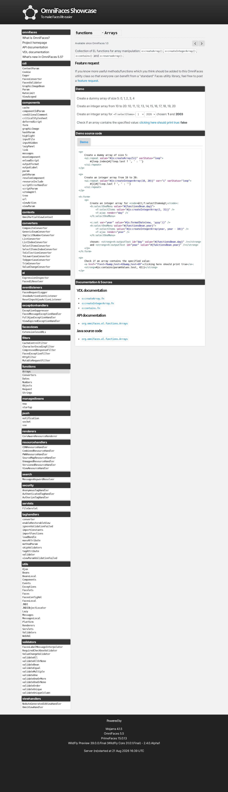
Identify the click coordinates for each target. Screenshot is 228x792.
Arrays (26, 371)
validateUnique (32, 689)
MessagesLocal (31, 618)
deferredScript (32, 121)
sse (24, 425)
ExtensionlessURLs (34, 332)
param (25, 170)
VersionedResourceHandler (39, 464)
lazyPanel (28, 146)
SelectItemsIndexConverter (39, 249)
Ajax (25, 569)
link (25, 149)
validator (28, 554)
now (24, 403)
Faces (25, 593)
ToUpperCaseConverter (36, 259)
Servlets (28, 629)
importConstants (32, 529)
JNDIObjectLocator (34, 607)
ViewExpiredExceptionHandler (41, 321)
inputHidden (30, 142)
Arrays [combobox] (111, 33)
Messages (28, 614)
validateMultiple (33, 671)
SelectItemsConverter (36, 245)
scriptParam (30, 188)
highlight (28, 135)
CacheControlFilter (34, 343)
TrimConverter (31, 263)
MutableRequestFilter (36, 360)
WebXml (26, 635)
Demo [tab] (84, 142)
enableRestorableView (36, 522)
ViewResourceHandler (35, 468)
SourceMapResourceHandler (39, 457)
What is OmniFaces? (36, 38)
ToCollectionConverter (36, 252)
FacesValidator (32, 82)
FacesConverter (32, 79)
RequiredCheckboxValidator (39, 650)
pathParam (28, 174)
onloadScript (30, 160)
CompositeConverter (34, 228)
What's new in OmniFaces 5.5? (42, 57)
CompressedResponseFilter (39, 349)
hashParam (28, 132)
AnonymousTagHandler (35, 490)
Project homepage (34, 42)
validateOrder (31, 685)
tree (25, 195)
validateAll (30, 657)
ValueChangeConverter (36, 266)
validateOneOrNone (34, 682)
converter (28, 519)
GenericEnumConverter (36, 231)
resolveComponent (33, 177)
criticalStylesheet (34, 118)
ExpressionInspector (35, 277)
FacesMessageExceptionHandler (41, 313)
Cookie (26, 72)
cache (25, 107)
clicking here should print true (159, 122)
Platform (28, 621)
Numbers (27, 382)
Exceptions (29, 586)
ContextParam (30, 68)
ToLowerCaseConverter (36, 256)
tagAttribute (30, 551)
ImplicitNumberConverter (38, 235)
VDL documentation (35, 52)
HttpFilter (29, 357)
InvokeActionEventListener (39, 295)
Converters (29, 375)
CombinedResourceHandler (38, 450)
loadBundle (29, 537)
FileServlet (30, 508)
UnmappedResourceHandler (38, 461)
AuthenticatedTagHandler (38, 493)
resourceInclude (32, 181)
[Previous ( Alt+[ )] (195, 43)
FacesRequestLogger (34, 292)
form (25, 125)
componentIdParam (33, 111)
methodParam (30, 543)
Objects (27, 385)
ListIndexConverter (34, 242)
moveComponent (31, 156)
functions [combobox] (84, 33)
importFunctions (32, 533)
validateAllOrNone (34, 661)
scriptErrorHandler (34, 185)
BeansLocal (29, 576)
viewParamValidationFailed (39, 558)
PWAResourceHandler (34, 454)
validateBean (30, 664)
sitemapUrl (29, 192)
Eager (25, 75)
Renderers (28, 625)
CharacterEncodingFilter (38, 346)
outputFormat (30, 164)
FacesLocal (29, 600)
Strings (27, 392)
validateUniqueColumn (36, 692)
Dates (25, 378)
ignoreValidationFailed (37, 526)
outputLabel (30, 167)
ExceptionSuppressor (35, 310)
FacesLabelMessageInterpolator (42, 646)
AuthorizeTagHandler (35, 497)
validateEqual (31, 668)
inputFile (28, 139)
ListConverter (31, 238)
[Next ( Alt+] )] (202, 43)
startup (27, 407)
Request (27, 389)
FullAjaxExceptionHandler (39, 317)
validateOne (30, 675)
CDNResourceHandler (34, 447)
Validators (29, 632)
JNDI (25, 604)
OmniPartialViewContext (37, 217)
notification (30, 418)
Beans (25, 572)
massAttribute (31, 540)
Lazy (25, 611)
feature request (88, 81)
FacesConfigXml (32, 597)
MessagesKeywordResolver (38, 479)
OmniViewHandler (32, 707)
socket (26, 421)
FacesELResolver (32, 281)
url (24, 199)
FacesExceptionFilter (36, 353)
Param (25, 89)
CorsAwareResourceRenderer (39, 436)
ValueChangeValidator (36, 653)
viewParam (28, 206)
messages (28, 153)
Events (26, 583)
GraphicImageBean (33, 86)
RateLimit (28, 93)
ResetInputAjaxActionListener (41, 299)
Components (29, 579)
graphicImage (30, 128)
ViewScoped (29, 96)
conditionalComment (34, 114)
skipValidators (32, 547)
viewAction (29, 202)
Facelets (28, 590)
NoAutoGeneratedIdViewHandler (41, 703)
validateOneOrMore (34, 678)
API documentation (35, 47)
